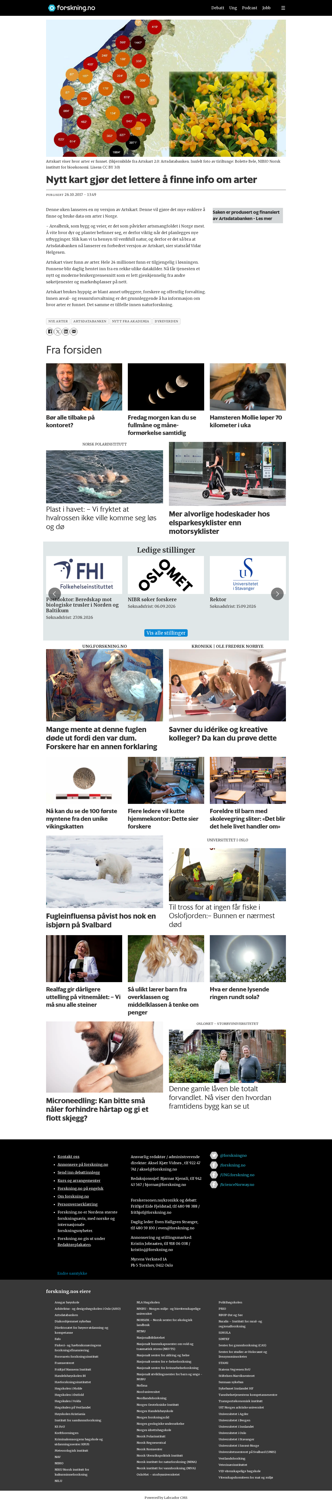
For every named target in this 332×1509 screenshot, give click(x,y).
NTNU (141, 1331)
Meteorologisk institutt (71, 1450)
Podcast (249, 7)
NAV (58, 1457)
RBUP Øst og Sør (231, 1315)
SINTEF (224, 1339)
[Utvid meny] (283, 8)
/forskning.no (232, 1165)
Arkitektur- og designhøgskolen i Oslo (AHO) (88, 1308)
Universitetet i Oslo (232, 1433)
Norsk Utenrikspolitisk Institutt (160, 1455)
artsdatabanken (89, 321)
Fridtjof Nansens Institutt (73, 1369)
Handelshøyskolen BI (70, 1376)
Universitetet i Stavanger (236, 1439)
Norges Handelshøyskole (155, 1411)
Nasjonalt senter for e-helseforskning (164, 1361)
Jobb (266, 7)
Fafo (58, 1339)
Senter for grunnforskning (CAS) (242, 1345)
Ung (233, 7)
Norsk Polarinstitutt (151, 1436)
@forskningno (233, 1155)
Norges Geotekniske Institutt (158, 1404)
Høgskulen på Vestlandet (73, 1407)
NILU (58, 1481)
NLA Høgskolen (148, 1302)
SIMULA (225, 1332)
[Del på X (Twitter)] (57, 331)
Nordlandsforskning (152, 1398)
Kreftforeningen (66, 1433)
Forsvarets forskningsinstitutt (76, 1356)
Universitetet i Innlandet (236, 1426)
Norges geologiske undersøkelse (160, 1423)
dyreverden (166, 321)
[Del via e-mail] (73, 331)
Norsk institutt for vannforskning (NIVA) (166, 1468)
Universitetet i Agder (233, 1414)
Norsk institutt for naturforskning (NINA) (167, 1462)
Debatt (217, 7)
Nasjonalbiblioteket (151, 1337)
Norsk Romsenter (149, 1449)
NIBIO (59, 1463)
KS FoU (60, 1426)
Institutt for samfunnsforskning (78, 1420)
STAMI (223, 1363)
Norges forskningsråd (153, 1417)
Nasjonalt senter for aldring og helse (163, 1355)
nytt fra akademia (130, 321)
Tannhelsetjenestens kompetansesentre (248, 1394)
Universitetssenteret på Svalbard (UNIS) (247, 1452)
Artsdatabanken (66, 1315)
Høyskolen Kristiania (70, 1414)
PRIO (222, 1308)
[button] (54, 593)
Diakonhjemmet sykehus (73, 1321)
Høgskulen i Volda (68, 1401)
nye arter (58, 321)
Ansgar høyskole (67, 1302)
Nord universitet (148, 1392)
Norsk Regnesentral (151, 1442)
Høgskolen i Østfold (69, 1394)
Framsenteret (64, 1363)
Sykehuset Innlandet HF (236, 1388)
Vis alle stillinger (166, 633)
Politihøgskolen (230, 1302)
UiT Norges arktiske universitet (241, 1407)
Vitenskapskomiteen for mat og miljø (246, 1477)
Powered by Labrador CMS (166, 1498)
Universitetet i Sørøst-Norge (239, 1445)
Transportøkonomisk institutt (241, 1401)
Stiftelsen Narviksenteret (237, 1376)
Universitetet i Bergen (234, 1420)
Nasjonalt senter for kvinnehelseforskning (168, 1368)
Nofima (142, 1385)
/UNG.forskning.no (237, 1175)
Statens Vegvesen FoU (234, 1369)
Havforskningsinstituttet (73, 1382)
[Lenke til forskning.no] (123, 6)
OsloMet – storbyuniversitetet (158, 1474)
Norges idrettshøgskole (154, 1430)
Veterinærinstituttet (233, 1465)
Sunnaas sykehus (231, 1382)
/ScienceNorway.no (237, 1184)
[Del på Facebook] (50, 331)
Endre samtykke (72, 1273)
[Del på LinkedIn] (65, 331)
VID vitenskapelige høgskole (240, 1471)
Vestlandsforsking (232, 1458)
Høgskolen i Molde (68, 1388)
